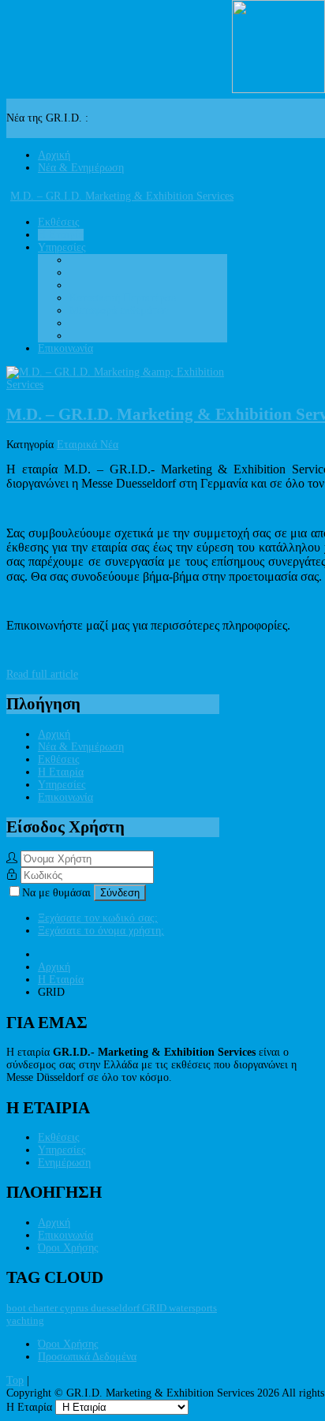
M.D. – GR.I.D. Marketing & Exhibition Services (121, 196)
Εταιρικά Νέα (87, 445)
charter (44, 1308)
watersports (193, 1308)
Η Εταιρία (61, 772)
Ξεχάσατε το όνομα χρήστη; (101, 931)
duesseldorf (116, 1308)
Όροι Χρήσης (68, 1248)
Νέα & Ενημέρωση (81, 747)
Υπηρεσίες (62, 785)
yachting (25, 1320)
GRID (155, 1308)
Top (15, 1380)
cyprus (75, 1308)
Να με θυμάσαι (58, 893)
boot (17, 1308)
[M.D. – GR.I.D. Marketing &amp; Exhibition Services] (118, 385)
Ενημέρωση (64, 1163)
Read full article (42, 674)
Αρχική (54, 734)
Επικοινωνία (65, 797)
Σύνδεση (120, 893)
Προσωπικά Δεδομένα (87, 1357)
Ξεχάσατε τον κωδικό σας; (98, 918)
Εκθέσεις (59, 759)
